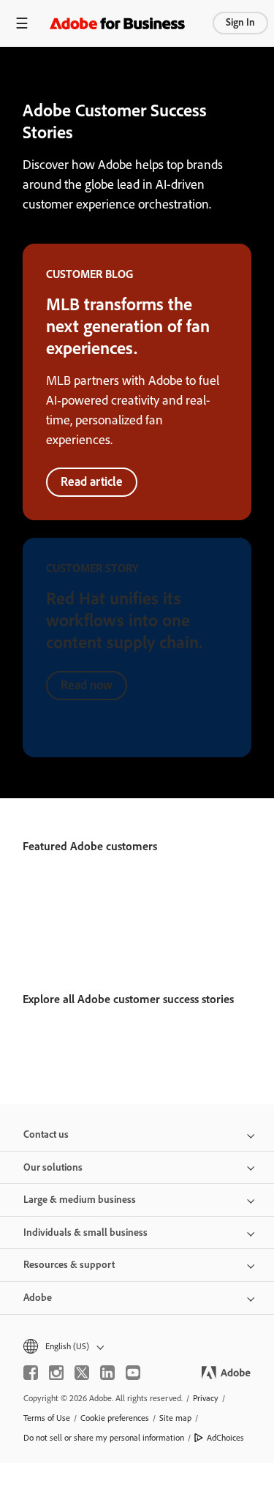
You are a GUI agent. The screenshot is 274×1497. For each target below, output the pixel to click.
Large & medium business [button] (79, 1199)
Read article (92, 481)
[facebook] (30, 1372)
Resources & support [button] (69, 1264)
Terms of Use (46, 1418)
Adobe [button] (37, 1297)
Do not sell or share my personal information (103, 1438)
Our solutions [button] (53, 1167)
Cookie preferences (114, 1418)
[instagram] (56, 1372)
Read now (87, 685)
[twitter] (82, 1372)
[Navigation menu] (22, 23)
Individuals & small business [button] (85, 1232)
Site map (175, 1418)
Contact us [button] (46, 1134)
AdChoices (225, 1438)
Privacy (205, 1398)
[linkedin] (107, 1372)
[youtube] (133, 1372)
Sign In (240, 22)
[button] (137, 1347)
